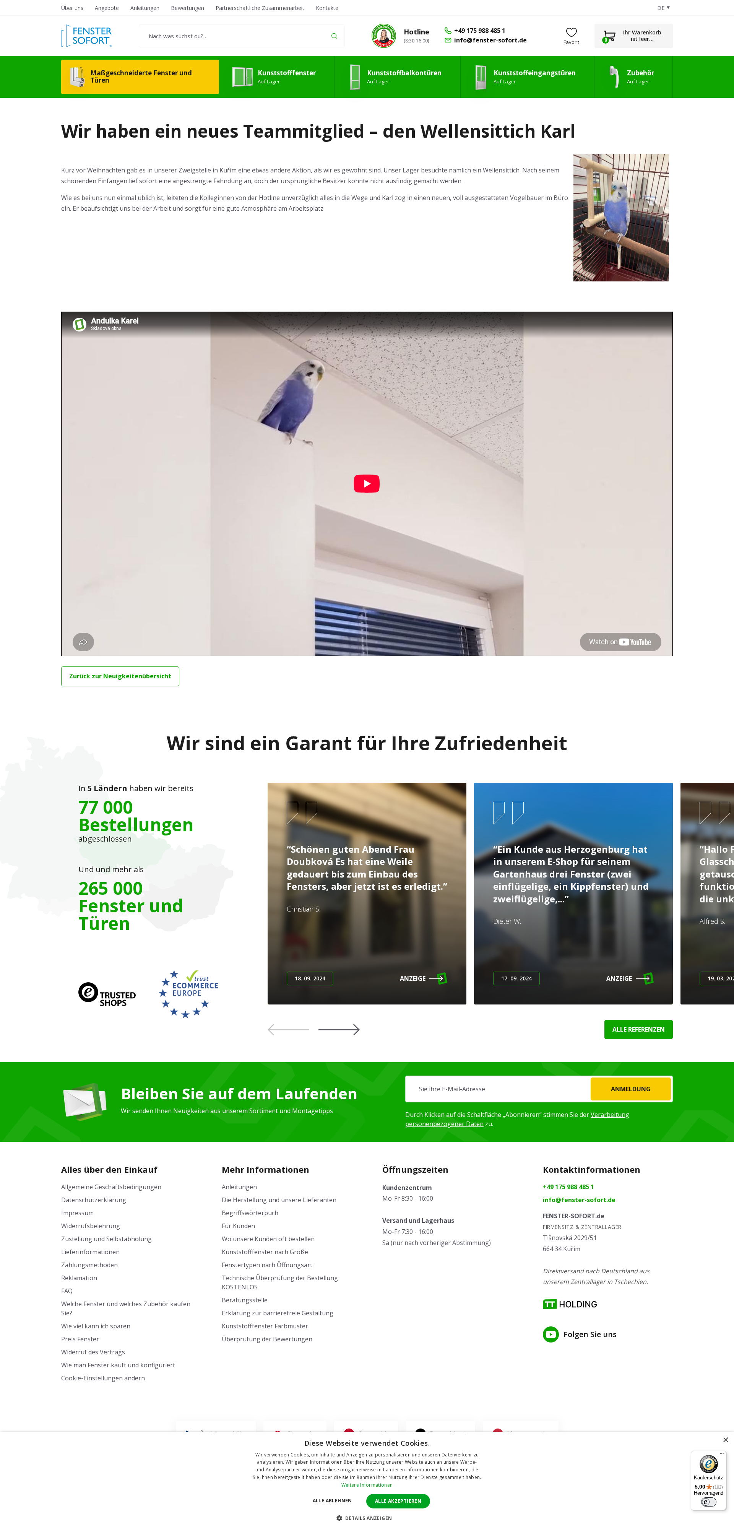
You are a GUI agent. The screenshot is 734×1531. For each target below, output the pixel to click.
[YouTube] (551, 1334)
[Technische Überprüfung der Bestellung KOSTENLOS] (384, 36)
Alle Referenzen (638, 1029)
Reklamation (79, 1278)
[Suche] (334, 35)
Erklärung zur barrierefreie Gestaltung (277, 1313)
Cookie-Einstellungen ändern (103, 1378)
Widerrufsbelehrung (90, 1226)
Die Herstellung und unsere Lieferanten (279, 1200)
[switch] (708, 1502)
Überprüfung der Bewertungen (267, 1339)
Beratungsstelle (245, 1300)
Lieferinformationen (90, 1252)
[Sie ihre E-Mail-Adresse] (539, 1089)
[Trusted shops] (107, 994)
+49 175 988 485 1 (568, 1187)
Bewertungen (187, 7)
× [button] (725, 1440)
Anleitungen (144, 7)
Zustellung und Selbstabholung (106, 1239)
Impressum (77, 1213)
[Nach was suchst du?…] (242, 35)
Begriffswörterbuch (250, 1213)
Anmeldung (631, 1089)
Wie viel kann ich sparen (95, 1326)
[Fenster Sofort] (86, 35)
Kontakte (327, 7)
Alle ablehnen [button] (332, 1500)
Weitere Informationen (367, 1485)
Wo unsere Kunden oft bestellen (268, 1239)
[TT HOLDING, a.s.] (570, 1304)
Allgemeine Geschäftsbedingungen (111, 1187)
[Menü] (721, 1455)
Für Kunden (238, 1226)
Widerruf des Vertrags (93, 1352)
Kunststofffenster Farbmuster (265, 1326)
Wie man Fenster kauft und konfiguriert (118, 1365)
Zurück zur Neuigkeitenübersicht (120, 676)
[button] (339, 1029)
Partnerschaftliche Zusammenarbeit (260, 7)
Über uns (72, 7)
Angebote (107, 7)
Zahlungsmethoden (89, 1265)
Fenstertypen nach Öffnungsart (267, 1265)
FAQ (67, 1291)
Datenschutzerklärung (93, 1200)
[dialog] (367, 1481)
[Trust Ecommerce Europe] (188, 994)
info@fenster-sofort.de (579, 1200)
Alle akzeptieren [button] (398, 1501)
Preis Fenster (80, 1339)
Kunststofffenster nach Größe (265, 1252)
